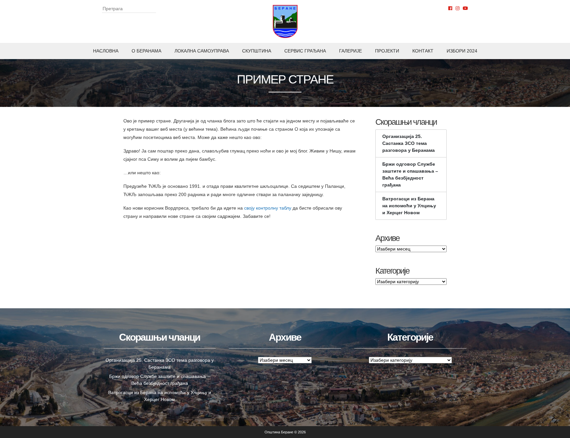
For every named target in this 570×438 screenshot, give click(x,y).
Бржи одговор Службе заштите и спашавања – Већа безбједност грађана (410, 174)
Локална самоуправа (201, 50)
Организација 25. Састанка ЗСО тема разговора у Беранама (408, 143)
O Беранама (146, 50)
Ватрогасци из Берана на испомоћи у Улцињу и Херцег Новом (409, 205)
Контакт (422, 50)
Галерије (350, 50)
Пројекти (387, 50)
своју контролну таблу (267, 208)
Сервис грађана (305, 50)
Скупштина (256, 50)
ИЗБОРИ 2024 (462, 50)
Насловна (105, 50)
